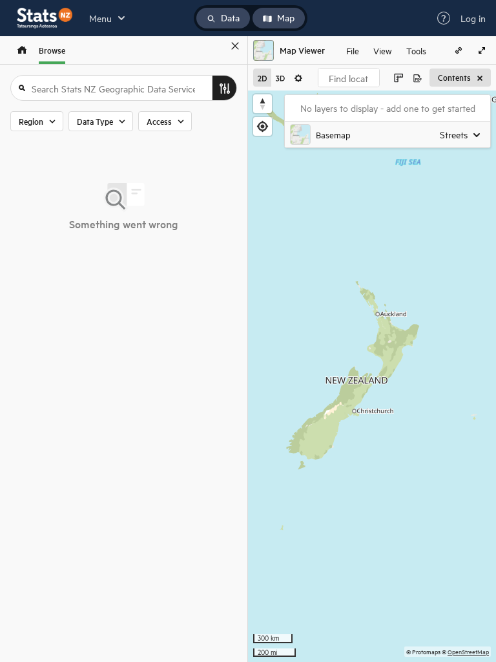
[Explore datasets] (22, 50)
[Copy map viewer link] (459, 50)
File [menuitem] (352, 50)
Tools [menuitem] (416, 50)
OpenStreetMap (468, 651)
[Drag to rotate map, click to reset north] (262, 103)
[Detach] (216, 45)
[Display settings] (298, 78)
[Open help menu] (443, 18)
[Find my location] (262, 126)
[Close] (235, 45)
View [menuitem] (382, 50)
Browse (52, 50)
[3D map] (280, 78)
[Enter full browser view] (482, 50)
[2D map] (262, 78)
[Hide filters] (224, 88)
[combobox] (349, 77)
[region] (372, 376)
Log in (473, 18)
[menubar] (386, 50)
